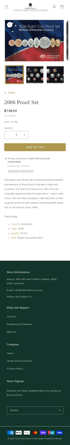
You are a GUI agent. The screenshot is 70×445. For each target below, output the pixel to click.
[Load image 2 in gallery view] (34, 74)
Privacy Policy (15, 368)
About (10, 353)
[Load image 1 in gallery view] (14, 74)
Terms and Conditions (19, 361)
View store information (21, 171)
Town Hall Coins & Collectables (29, 439)
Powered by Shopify (53, 439)
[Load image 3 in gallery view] (55, 74)
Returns (11, 332)
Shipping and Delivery (19, 324)
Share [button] (11, 93)
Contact (11, 317)
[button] (7, 6)
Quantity (8, 128)
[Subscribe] (59, 410)
